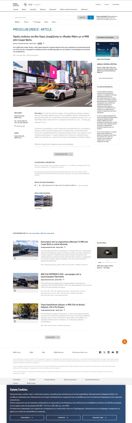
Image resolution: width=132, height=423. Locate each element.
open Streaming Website (106, 78)
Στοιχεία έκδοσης (49, 379)
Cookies (15, 383)
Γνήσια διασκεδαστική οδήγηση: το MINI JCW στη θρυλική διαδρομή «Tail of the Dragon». (63, 305)
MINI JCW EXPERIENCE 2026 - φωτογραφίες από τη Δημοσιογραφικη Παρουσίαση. (61, 275)
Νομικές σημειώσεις (70, 379)
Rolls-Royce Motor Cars (79, 352)
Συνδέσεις (32, 379)
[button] (107, 252)
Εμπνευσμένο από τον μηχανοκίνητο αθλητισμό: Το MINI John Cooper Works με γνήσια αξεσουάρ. (64, 242)
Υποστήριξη (16, 379)
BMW (31, 352)
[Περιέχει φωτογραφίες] (15, 258)
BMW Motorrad (58, 352)
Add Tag (82, 17)
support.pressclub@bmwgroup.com (106, 19)
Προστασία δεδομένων (92, 379)
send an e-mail (20, 126)
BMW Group (17, 352)
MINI (43, 352)
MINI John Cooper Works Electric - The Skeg (105, 267)
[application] (107, 252)
